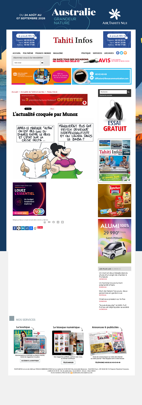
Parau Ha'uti (52, 92)
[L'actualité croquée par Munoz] (53, 119)
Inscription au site (86, 373)
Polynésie (28, 53)
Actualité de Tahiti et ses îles (32, 92)
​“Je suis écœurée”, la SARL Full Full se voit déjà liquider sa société (114, 306)
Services (97, 53)
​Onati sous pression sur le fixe (112, 299)
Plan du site (66, 373)
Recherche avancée (106, 95)
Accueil (17, 53)
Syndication (76, 373)
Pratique (86, 53)
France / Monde (43, 53)
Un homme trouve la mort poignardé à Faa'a (111, 284)
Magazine (58, 53)
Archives (109, 53)
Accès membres (56, 373)
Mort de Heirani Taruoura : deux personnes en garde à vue (113, 292)
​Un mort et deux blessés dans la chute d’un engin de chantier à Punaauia (113, 275)
